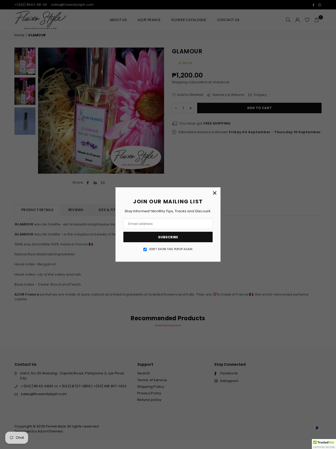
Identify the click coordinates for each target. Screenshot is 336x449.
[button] (324, 444)
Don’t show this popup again (171, 249)
